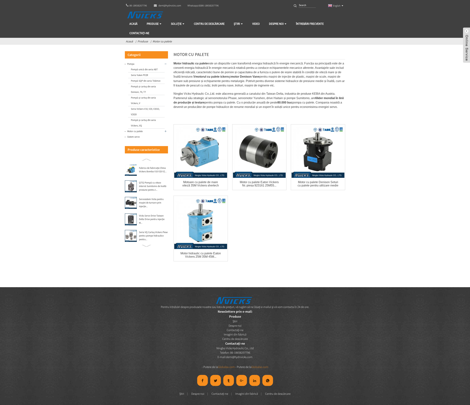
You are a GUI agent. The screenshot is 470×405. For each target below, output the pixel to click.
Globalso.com (226, 367)
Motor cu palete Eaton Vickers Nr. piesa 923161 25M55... (259, 184)
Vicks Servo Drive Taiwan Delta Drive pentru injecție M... (151, 219)
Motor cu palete (162, 41)
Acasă (129, 41)
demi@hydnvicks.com (239, 357)
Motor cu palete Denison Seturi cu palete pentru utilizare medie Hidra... (318, 184)
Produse (143, 41)
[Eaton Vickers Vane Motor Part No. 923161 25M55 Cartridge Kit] (259, 151)
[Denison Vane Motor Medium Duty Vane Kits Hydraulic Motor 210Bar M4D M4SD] (318, 151)
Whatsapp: (203, 5)
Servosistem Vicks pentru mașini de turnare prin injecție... (151, 203)
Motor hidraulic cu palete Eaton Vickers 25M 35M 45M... (200, 255)
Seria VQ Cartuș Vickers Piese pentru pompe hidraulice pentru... (153, 236)
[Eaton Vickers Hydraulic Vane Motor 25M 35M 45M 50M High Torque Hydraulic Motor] (200, 222)
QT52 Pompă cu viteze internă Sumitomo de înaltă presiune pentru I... (152, 186)
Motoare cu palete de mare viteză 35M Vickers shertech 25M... (200, 184)
